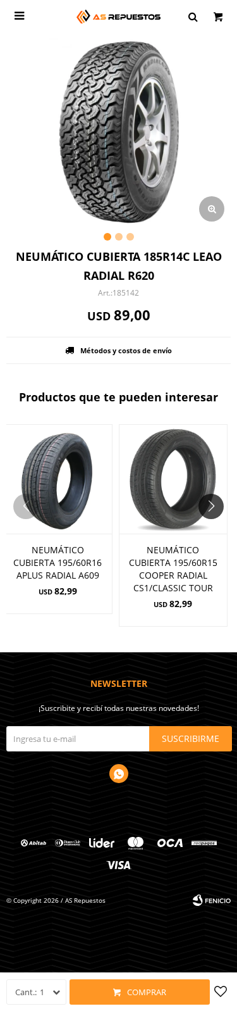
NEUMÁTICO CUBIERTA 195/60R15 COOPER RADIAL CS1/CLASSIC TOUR (173, 569)
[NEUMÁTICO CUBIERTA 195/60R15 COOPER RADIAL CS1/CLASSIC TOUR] (173, 479)
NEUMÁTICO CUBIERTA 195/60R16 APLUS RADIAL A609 (57, 562)
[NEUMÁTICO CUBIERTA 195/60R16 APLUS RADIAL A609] (57, 479)
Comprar (146, 992)
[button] (215, 532)
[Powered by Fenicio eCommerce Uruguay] (212, 900)
